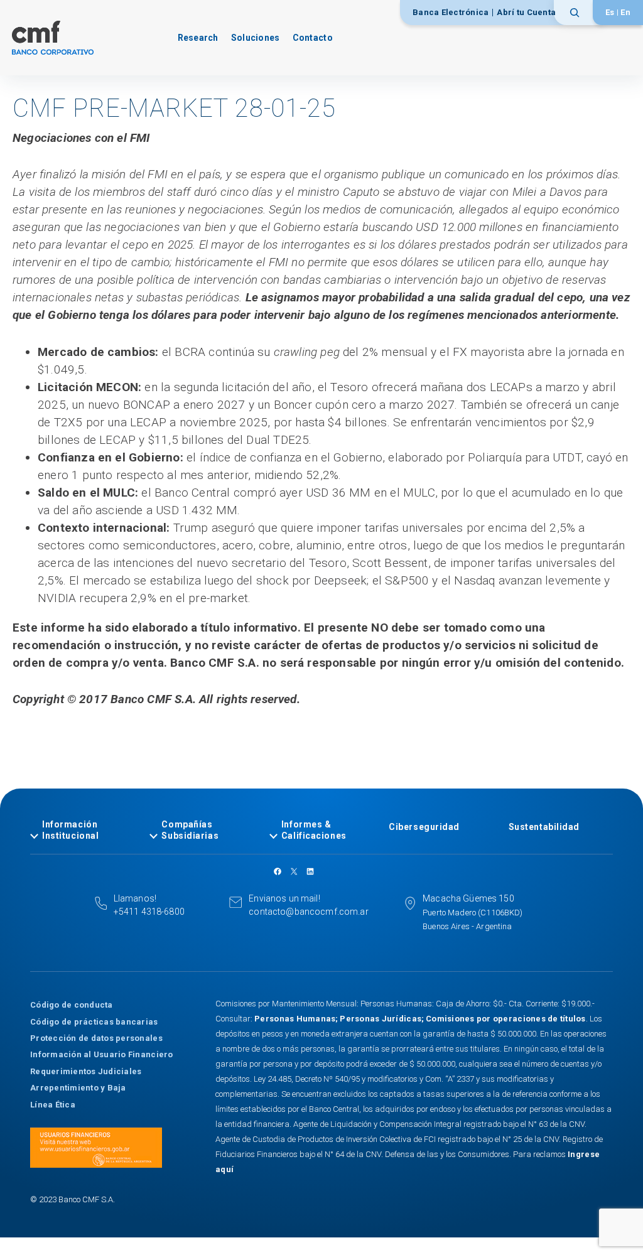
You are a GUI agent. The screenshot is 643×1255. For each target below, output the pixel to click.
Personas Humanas (294, 1018)
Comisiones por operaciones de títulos (506, 1018)
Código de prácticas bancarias (94, 1021)
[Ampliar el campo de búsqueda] (578, 12)
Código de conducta (71, 1005)
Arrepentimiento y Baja (78, 1087)
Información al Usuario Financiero (101, 1054)
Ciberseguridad (424, 827)
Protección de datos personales (96, 1038)
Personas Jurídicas (380, 1018)
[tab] (82, 830)
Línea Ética (52, 1104)
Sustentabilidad (544, 827)
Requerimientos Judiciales (86, 1071)
